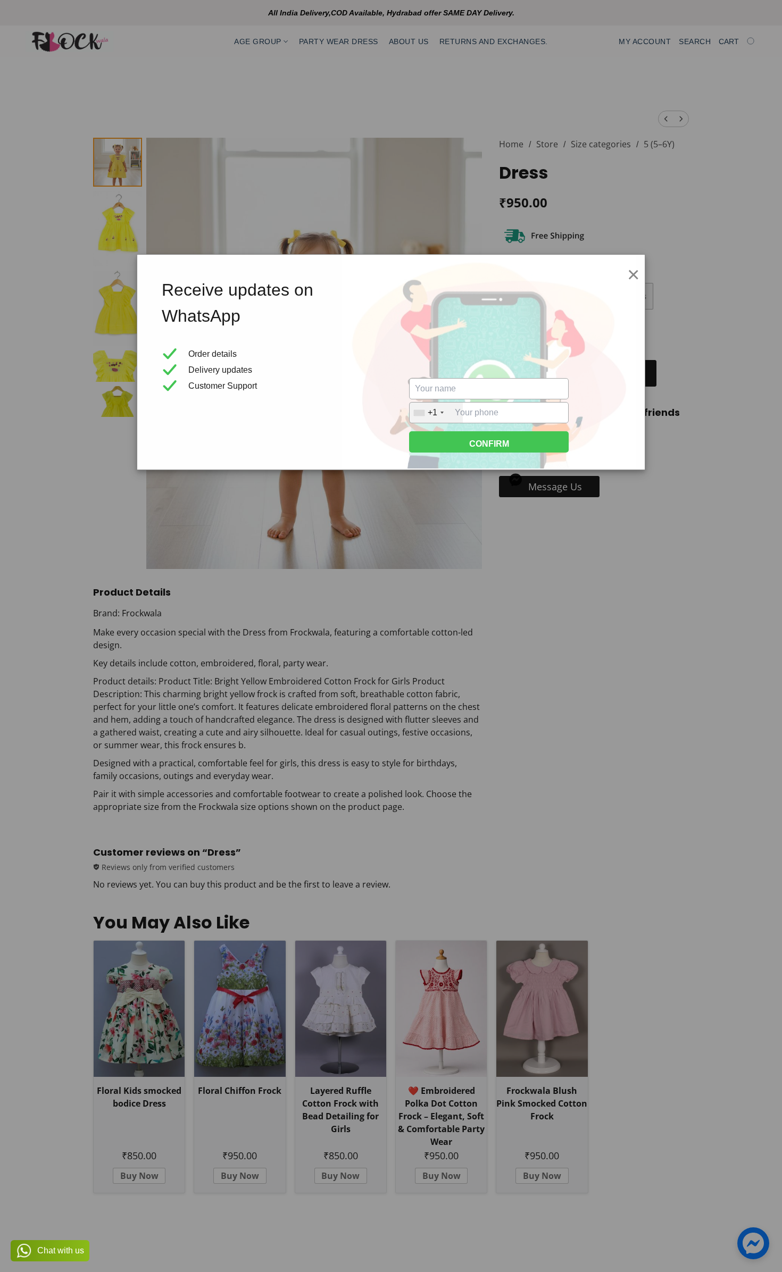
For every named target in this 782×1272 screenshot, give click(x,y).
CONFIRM (489, 443)
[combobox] (436, 413)
